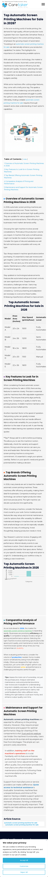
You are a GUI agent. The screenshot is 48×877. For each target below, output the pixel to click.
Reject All (24, 872)
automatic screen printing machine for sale (20, 823)
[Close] (46, 840)
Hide (25, 159)
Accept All (24, 860)
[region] (24, 858)
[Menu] (43, 4)
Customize (24, 866)
